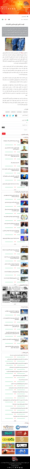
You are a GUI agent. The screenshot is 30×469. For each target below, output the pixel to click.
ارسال (4, 133)
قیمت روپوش (25, 111)
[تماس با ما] (5, 9)
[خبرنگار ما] (1, 9)
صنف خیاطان (13, 111)
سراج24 (22, 53)
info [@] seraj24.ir (15, 466)
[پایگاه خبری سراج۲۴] (26, 3)
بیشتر (15, 189)
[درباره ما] (3, 9)
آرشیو (15, 304)
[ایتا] (15, 9)
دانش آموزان (7, 111)
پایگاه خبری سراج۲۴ (26, 7)
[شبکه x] (11, 9)
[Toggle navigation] (28, 13)
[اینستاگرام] (7, 9)
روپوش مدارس (19, 111)
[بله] (13, 9)
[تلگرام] (9, 9)
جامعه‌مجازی (24, 16)
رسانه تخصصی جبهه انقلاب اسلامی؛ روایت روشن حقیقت (22, 10)
